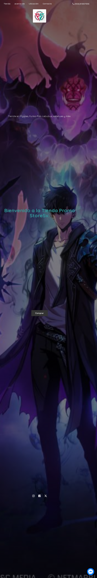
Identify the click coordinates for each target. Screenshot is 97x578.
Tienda (7, 4)
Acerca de (20, 4)
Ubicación (34, 4)
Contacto (47, 4)
